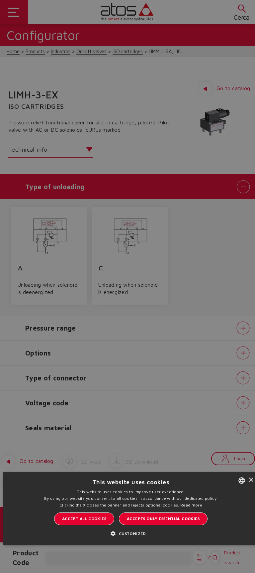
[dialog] (127, 286)
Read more (191, 504)
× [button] (250, 480)
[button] (131, 533)
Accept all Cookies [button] (84, 518)
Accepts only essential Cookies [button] (163, 518)
